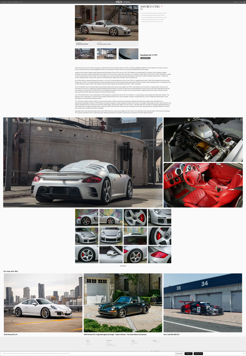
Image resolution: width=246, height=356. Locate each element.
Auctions (4, 1)
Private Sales (15, 1)
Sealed (9, 1)
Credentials (134, 341)
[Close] (244, 353)
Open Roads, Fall (145, 55)
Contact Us (88, 344)
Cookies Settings (156, 341)
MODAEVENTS (109, 344)
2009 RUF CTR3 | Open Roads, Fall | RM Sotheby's (123, 2)
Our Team (88, 343)
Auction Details (145, 58)
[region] (123, 353)
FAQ (107, 341)
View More (123, 265)
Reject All (189, 353)
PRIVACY (155, 340)
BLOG (133, 344)
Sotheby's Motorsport (110, 345)
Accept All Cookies (198, 353)
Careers (108, 343)
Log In (240, 1)
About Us (88, 341)
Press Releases (134, 343)
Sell (21, 1)
